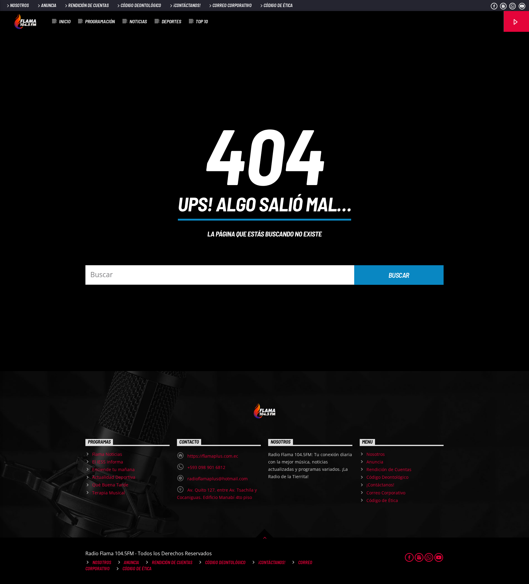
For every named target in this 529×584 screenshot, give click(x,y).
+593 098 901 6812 (206, 467)
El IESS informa (107, 462)
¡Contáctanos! (187, 5)
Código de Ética (278, 5)
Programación (100, 21)
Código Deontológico (141, 5)
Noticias (138, 21)
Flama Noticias (107, 454)
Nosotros (19, 5)
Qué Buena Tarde (110, 485)
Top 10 (202, 21)
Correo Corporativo (232, 5)
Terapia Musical (108, 493)
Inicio (64, 21)
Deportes (171, 21)
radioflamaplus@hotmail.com (217, 479)
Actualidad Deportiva (113, 477)
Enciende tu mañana (113, 469)
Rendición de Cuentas (88, 5)
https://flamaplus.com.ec (212, 456)
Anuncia (48, 5)
